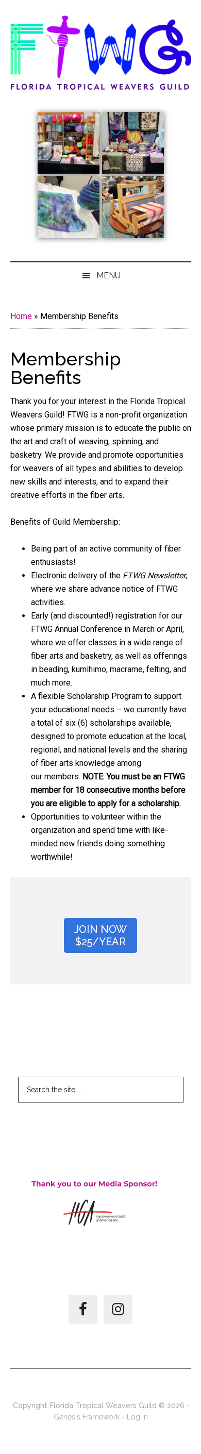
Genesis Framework (87, 1417)
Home (21, 316)
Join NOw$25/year (100, 935)
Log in (137, 1417)
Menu (108, 275)
